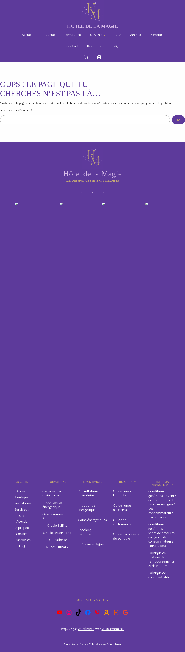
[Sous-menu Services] (104, 35)
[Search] (178, 119)
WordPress (86, 628)
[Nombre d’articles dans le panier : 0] (86, 57)
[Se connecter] (99, 57)
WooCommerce (113, 628)
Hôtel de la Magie (92, 26)
